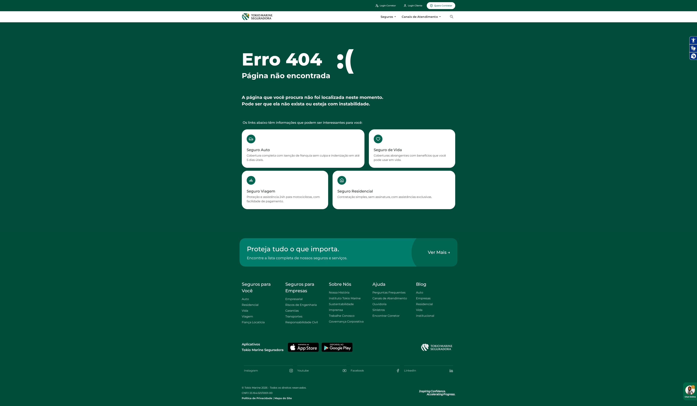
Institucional (425, 315)
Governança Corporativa (346, 321)
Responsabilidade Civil (301, 322)
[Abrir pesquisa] (451, 16)
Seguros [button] (387, 17)
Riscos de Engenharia (301, 305)
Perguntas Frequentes (388, 292)
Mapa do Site (283, 398)
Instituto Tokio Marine (345, 298)
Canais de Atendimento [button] (420, 17)
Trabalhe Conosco (341, 315)
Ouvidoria (379, 304)
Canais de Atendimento (389, 298)
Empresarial (294, 299)
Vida (245, 310)
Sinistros (378, 310)
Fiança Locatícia (253, 322)
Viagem (247, 316)
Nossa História (339, 292)
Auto (245, 299)
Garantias (292, 310)
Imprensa (336, 310)
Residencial (250, 305)
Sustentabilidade (341, 304)
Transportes (293, 316)
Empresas (423, 298)
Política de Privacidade (257, 398)
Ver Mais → (439, 252)
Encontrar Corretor (386, 315)
